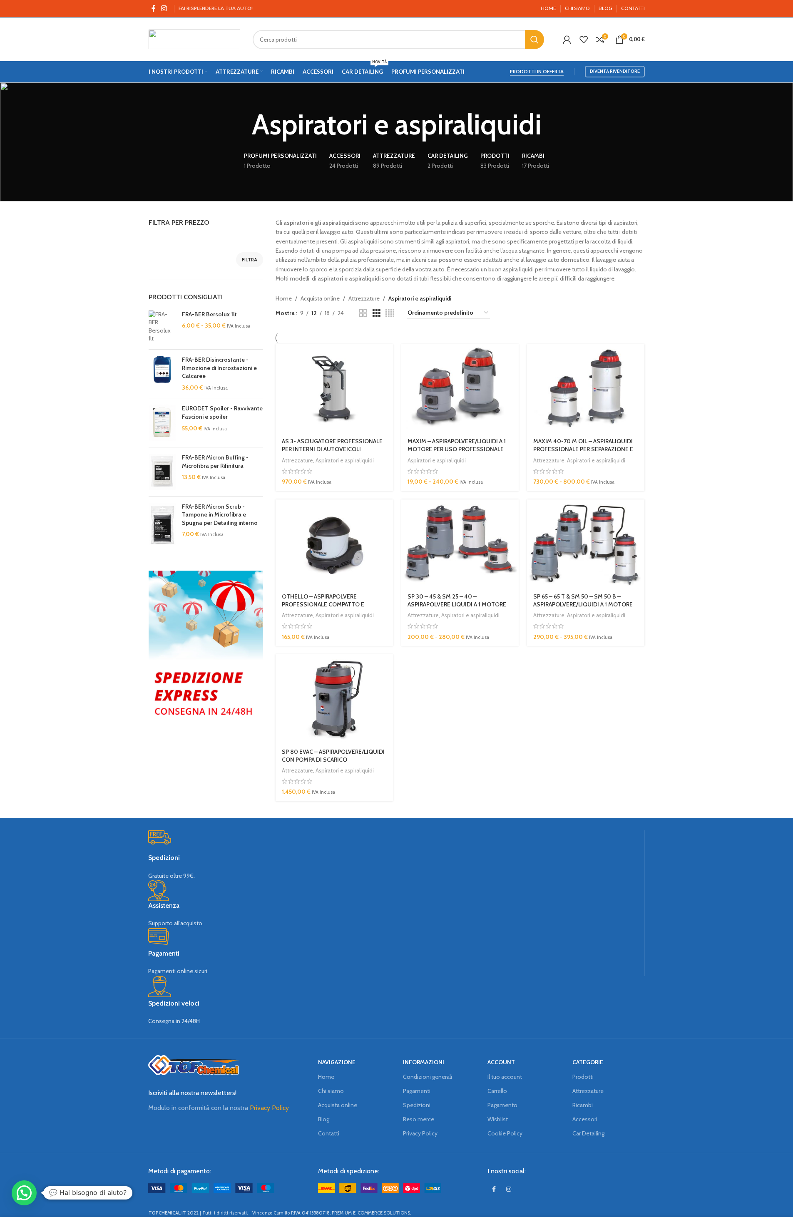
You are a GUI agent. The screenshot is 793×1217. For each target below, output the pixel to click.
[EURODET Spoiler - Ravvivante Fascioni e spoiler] (162, 423)
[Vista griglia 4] (389, 313)
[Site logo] (194, 38)
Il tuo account (504, 1076)
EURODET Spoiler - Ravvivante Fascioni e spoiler (222, 412)
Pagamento (502, 1105)
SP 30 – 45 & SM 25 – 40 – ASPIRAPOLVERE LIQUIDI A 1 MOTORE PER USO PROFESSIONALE (457, 604)
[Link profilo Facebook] (154, 8)
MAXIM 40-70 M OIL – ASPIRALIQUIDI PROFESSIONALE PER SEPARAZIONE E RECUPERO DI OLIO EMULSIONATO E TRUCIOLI (583, 453)
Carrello (497, 1091)
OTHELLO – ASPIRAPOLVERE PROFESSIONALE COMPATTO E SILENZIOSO (323, 604)
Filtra (249, 259)
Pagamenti (416, 1091)
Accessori (584, 1119)
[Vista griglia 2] (363, 313)
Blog (323, 1119)
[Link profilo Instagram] (164, 8)
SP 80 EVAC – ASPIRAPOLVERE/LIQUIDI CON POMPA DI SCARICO (333, 756)
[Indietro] (241, 124)
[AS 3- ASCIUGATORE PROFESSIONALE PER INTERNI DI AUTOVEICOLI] (334, 388)
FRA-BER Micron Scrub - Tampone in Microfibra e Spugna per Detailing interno (220, 515)
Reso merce (418, 1119)
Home (284, 298)
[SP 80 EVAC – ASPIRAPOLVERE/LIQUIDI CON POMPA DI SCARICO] (334, 698)
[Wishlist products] (583, 39)
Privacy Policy (269, 1108)
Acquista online (320, 298)
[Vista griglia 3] (376, 313)
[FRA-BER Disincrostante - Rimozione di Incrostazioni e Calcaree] (162, 374)
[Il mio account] (567, 39)
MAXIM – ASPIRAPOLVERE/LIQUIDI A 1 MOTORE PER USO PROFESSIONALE (457, 445)
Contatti (328, 1133)
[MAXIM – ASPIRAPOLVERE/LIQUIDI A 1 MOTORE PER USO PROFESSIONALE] (460, 388)
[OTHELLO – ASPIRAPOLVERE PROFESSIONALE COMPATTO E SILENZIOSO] (334, 543)
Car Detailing (588, 1133)
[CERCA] (534, 39)
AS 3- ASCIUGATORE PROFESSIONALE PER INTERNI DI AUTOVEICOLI (332, 445)
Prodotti (583, 1076)
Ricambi (582, 1105)
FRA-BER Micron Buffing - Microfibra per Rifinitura (215, 461)
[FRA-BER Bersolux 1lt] (162, 326)
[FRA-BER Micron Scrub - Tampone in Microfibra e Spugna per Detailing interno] (162, 524)
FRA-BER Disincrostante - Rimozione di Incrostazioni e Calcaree (219, 368)
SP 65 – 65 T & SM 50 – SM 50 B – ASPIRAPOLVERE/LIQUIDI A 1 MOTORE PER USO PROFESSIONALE (583, 604)
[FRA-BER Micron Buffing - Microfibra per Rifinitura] (162, 472)
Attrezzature (364, 298)
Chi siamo (331, 1091)
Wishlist (497, 1119)
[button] (24, 1192)
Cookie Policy (504, 1133)
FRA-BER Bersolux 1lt (209, 314)
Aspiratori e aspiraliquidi (345, 460)
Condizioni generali (427, 1076)
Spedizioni (416, 1105)
